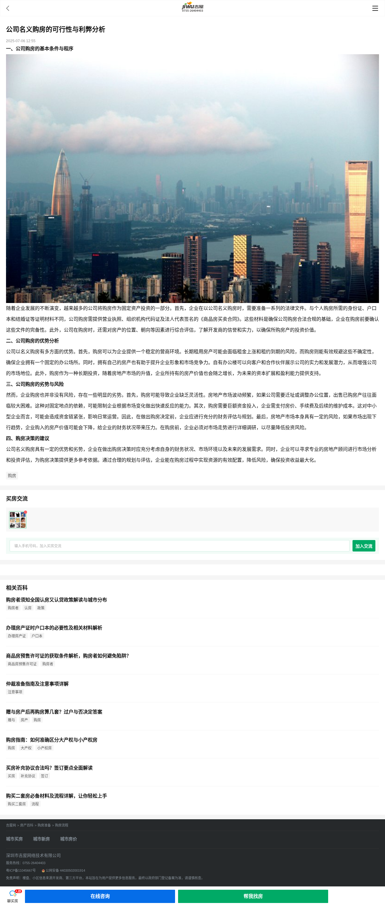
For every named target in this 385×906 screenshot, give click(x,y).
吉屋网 (11, 825)
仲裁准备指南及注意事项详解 (37, 683)
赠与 (11, 720)
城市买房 (14, 838)
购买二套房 (17, 804)
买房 (11, 776)
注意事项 (15, 692)
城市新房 (41, 838)
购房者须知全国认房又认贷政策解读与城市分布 (56, 599)
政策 (41, 608)
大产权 (26, 748)
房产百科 (26, 825)
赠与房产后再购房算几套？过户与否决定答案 (54, 711)
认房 (28, 608)
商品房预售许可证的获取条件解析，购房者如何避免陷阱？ (68, 655)
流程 (35, 804)
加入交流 (364, 546)
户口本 (37, 636)
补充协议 (28, 776)
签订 (44, 776)
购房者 (13, 608)
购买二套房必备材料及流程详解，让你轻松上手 (56, 795)
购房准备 (44, 825)
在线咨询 (100, 896)
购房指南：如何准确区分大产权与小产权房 (51, 739)
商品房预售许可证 (22, 664)
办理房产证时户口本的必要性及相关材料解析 (54, 627)
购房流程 (61, 825)
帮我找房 (253, 896)
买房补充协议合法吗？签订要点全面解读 (49, 767)
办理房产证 (17, 636)
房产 (24, 720)
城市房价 (68, 838)
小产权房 (44, 748)
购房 (12, 475)
